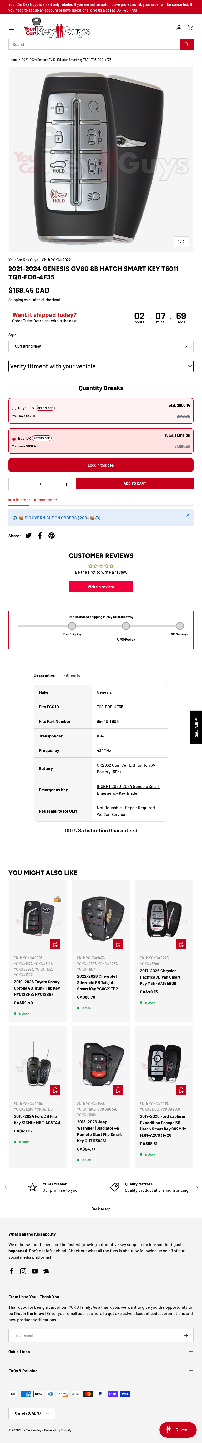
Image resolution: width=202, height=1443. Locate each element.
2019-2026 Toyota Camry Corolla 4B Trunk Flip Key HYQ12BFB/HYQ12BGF (37, 988)
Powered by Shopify (58, 1430)
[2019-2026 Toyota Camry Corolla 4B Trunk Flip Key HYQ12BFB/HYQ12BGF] (38, 918)
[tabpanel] (101, 760)
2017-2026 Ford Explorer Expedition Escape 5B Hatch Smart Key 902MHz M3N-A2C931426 (163, 1125)
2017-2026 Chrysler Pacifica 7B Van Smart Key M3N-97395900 (160, 977)
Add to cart (135, 483)
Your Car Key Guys (23, 260)
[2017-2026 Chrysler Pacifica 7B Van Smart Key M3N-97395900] (164, 918)
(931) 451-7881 (127, 10)
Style (12, 335)
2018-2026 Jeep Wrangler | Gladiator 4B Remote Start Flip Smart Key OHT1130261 (99, 1131)
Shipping (15, 299)
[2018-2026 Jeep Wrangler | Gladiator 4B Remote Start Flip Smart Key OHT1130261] (101, 1064)
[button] (190, 28)
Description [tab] (44, 674)
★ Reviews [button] (196, 727)
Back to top (101, 1209)
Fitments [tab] (71, 674)
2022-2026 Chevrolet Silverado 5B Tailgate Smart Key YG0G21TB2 (97, 982)
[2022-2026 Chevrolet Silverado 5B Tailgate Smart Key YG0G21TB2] (101, 918)
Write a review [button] (101, 586)
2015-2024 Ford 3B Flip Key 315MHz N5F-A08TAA (37, 1119)
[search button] (187, 44)
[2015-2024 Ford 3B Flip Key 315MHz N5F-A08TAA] (38, 1064)
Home (12, 59)
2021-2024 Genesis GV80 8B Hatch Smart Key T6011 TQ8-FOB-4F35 (66, 59)
